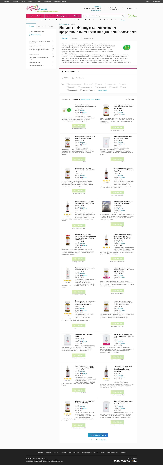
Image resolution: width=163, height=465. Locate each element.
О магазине (6, 1)
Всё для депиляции (35, 62)
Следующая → (103, 439)
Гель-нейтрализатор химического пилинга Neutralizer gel (85, 269)
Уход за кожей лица (36, 46)
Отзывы (76, 38)
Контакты (38, 1)
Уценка (76, 16)
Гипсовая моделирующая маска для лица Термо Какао (123, 402)
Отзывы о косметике (60, 1)
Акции (31, 16)
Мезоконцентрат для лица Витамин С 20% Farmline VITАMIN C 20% (85, 170)
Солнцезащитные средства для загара (38, 58)
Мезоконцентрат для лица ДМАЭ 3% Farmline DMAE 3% (85, 402)
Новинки (50, 16)
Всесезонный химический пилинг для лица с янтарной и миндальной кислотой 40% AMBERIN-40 (123, 368)
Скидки (23, 1)
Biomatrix (82, 110)
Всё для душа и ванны (36, 65)
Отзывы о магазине (112, 452)
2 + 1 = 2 (39, 16)
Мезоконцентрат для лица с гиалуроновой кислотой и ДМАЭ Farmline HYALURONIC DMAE (123, 302)
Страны (50, 26)
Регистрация (156, 1)
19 (97, 439)
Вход (148, 1)
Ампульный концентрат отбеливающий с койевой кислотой (85, 106)
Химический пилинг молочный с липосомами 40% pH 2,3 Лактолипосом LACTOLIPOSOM (123, 236)
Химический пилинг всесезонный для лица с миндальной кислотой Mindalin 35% (124, 170)
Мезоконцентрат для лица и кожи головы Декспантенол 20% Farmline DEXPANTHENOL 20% (85, 302)
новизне (97, 99)
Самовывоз (97, 7)
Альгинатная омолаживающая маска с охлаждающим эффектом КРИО (124, 336)
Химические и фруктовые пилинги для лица (39, 42)
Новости (30, 1)
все (122, 20)
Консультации (47, 1)
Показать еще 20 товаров (98, 435)
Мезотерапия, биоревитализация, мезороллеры (39, 50)
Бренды (40, 26)
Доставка (15, 1)
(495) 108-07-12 (131, 8)
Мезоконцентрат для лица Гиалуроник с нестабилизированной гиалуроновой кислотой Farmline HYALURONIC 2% (85, 237)
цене (92, 99)
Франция (84, 112)
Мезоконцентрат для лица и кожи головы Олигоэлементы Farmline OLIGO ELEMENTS (124, 106)
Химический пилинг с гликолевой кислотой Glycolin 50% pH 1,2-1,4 (84, 367)
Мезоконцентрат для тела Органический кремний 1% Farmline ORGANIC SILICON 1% (124, 269)
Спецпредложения (63, 16)
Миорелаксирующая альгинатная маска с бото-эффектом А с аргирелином (123, 203)
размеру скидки (85, 99)
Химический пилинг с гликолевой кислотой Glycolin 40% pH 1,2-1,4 (84, 202)
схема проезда (95, 10)
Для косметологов (74, 452)
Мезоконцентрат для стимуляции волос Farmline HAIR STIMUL (85, 137)
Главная (61, 24)
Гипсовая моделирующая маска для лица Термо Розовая (123, 137)
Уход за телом (34, 54)
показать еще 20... (103, 90)
